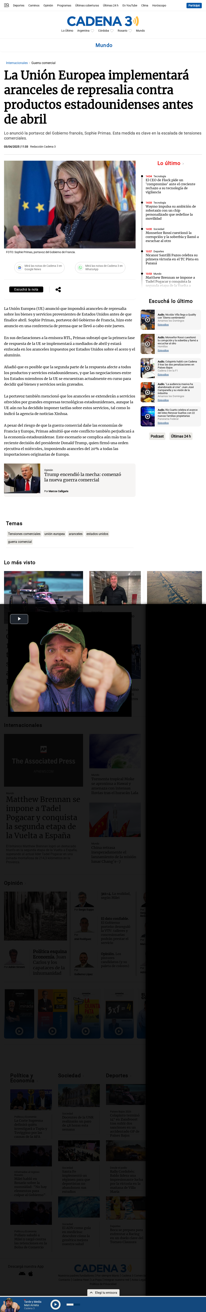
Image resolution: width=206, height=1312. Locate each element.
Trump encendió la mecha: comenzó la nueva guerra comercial (82, 477)
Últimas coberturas (87, 5)
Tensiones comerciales (24, 534)
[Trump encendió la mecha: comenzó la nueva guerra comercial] (22, 478)
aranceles (75, 534)
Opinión (48, 5)
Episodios (163, 324)
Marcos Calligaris (58, 491)
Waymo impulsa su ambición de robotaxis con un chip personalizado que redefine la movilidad (171, 212)
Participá (194, 5)
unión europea (54, 534)
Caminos (33, 5)
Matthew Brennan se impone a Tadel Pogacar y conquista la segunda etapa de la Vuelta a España (170, 283)
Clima (144, 5)
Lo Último (67, 30)
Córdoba (103, 30)
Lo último (170, 163)
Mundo (140, 30)
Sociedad (158, 229)
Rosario (122, 30)
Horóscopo (159, 5)
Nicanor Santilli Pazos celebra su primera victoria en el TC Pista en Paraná (172, 259)
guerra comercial (20, 542)
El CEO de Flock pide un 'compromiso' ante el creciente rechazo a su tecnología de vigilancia (170, 186)
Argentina (83, 30)
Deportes (18, 5)
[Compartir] (58, 290)
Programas (64, 5)
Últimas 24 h (110, 5)
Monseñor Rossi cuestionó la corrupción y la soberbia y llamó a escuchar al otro (172, 237)
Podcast (157, 436)
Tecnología (159, 176)
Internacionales (17, 63)
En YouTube (130, 5)
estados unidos (97, 534)
